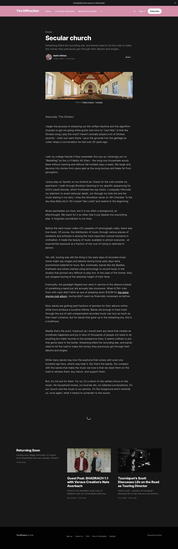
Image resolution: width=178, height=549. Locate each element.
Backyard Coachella (87, 11)
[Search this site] (134, 11)
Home (48, 11)
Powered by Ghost (154, 535)
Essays (48, 32)
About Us (79, 536)
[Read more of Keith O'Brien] (48, 57)
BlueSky (113, 536)
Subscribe (154, 11)
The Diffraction (27, 11)
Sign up (69, 536)
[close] (175, 3)
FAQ (87, 536)
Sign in (142, 11)
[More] (101, 11)
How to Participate (99, 536)
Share (128, 57)
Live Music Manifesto (64, 11)
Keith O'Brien (60, 55)
